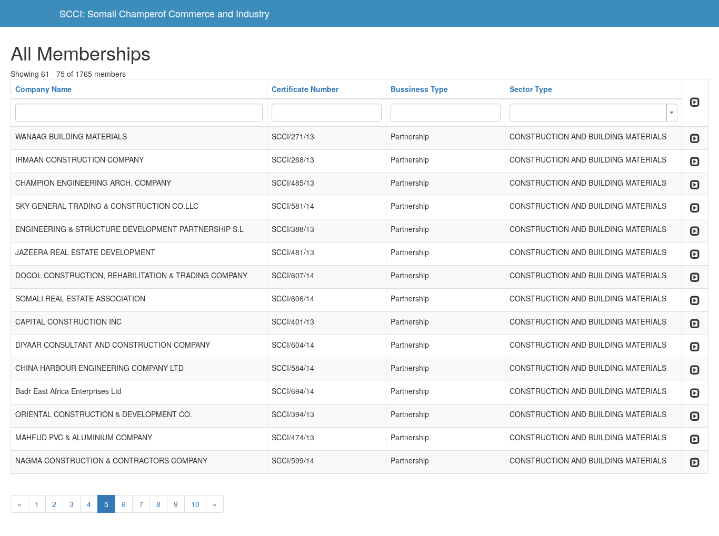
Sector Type (531, 89)
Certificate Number (305, 89)
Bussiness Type (419, 89)
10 (195, 504)
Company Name (43, 89)
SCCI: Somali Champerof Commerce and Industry (164, 13)
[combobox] (593, 113)
